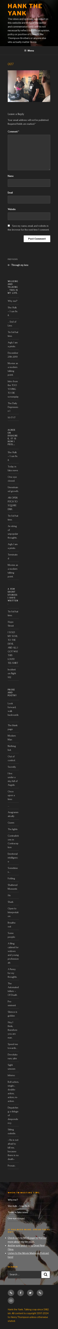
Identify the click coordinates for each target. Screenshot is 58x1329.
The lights (13, 829)
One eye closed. (16, 1218)
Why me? (12, 301)
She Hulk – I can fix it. (12, 311)
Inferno (11, 1075)
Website (12, 209)
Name (11, 176)
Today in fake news (18, 1212)
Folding (11, 878)
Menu (31, 50)
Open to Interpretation (13, 912)
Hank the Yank (25, 10)
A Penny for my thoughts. (12, 973)
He (9, 895)
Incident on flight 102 (12, 673)
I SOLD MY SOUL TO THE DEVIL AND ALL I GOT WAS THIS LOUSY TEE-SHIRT (13, 647)
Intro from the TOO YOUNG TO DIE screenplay (13, 389)
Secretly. (12, 766)
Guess (11, 822)
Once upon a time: (11, 795)
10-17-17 (11, 417)
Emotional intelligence (13, 857)
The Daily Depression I (13, 407)
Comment (13, 131)
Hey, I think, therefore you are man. (12, 1030)
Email (10, 192)
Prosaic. (11, 1165)
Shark (10, 901)
